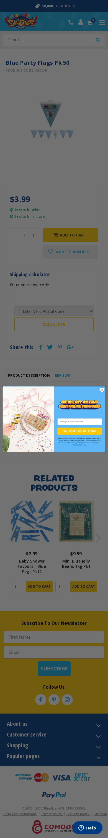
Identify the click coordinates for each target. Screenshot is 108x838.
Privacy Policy (77, 445)
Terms (84, 445)
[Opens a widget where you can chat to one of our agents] (87, 828)
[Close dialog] (102, 389)
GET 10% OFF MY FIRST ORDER (79, 431)
